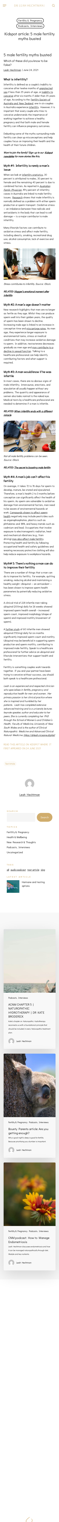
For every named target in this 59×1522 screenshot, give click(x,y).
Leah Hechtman (12, 70)
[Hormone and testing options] (13, 888)
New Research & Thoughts (21, 842)
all (8, 869)
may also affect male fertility (27, 539)
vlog (43, 869)
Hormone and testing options (33, 883)
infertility (34, 107)
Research (17, 197)
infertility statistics (32, 174)
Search (13, 811)
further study (13, 629)
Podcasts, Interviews (30, 26)
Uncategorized (15, 852)
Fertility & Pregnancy (30, 20)
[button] (4, 5)
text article (10, 763)
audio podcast (18, 869)
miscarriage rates (36, 328)
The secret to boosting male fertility (32, 467)
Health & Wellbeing (17, 837)
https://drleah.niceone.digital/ (39, 735)
